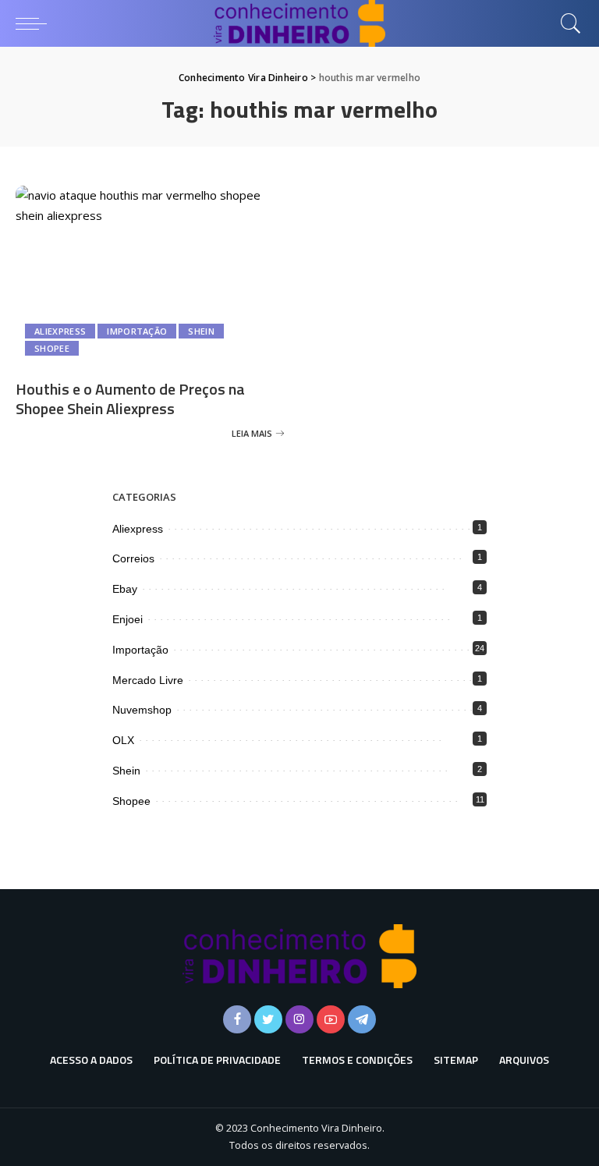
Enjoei (127, 619)
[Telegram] (362, 1019)
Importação (137, 331)
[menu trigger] (35, 23)
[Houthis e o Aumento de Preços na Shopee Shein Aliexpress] (150, 276)
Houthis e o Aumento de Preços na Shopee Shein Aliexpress (130, 398)
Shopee (51, 348)
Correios (133, 558)
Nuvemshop (142, 709)
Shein (201, 331)
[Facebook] (237, 1019)
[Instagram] (299, 1019)
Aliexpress (60, 331)
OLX (123, 740)
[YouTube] (331, 1019)
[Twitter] (268, 1019)
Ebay (124, 589)
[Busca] (567, 23)
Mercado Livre (147, 680)
